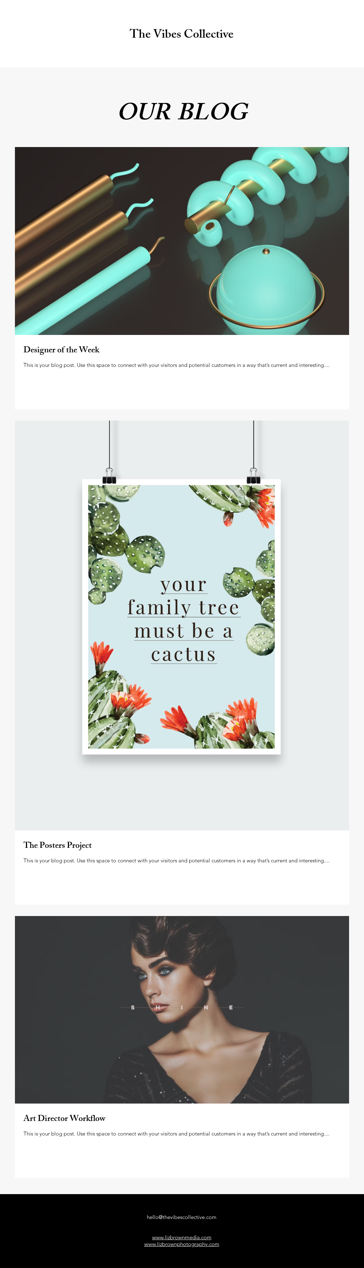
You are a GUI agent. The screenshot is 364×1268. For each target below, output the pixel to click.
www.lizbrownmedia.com (182, 1237)
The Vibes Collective (182, 35)
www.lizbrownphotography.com (181, 1244)
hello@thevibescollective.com (181, 1217)
